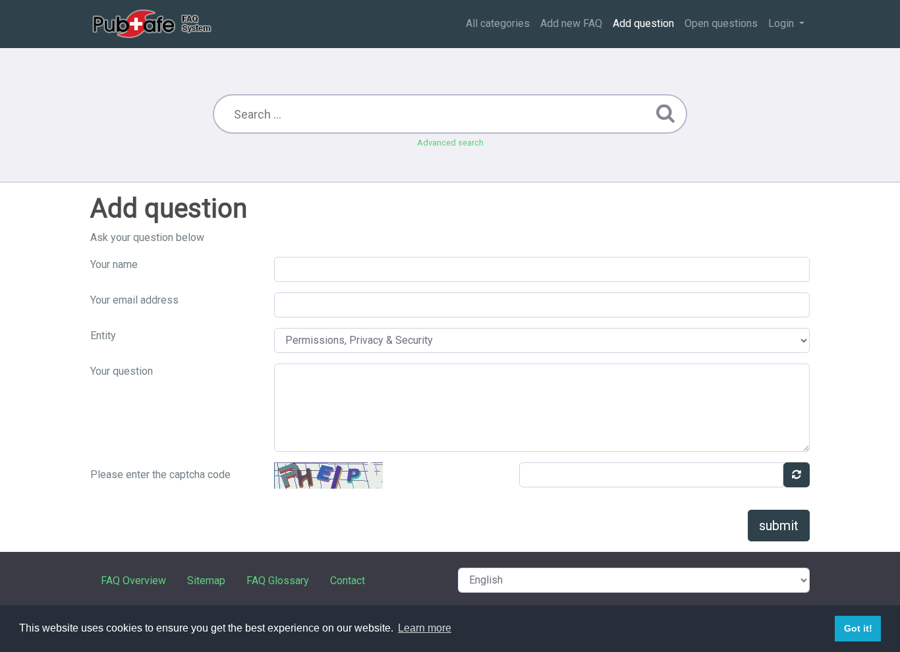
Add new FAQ (571, 23)
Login (782, 23)
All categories (498, 23)
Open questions (721, 23)
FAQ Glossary (277, 580)
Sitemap (206, 580)
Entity (103, 335)
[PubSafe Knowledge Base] (153, 23)
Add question (643, 23)
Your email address (134, 300)
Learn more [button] (424, 628)
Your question (121, 371)
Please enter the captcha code (160, 474)
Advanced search (450, 143)
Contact (347, 580)
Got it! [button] (858, 628)
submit (779, 525)
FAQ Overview (133, 580)
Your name (114, 264)
